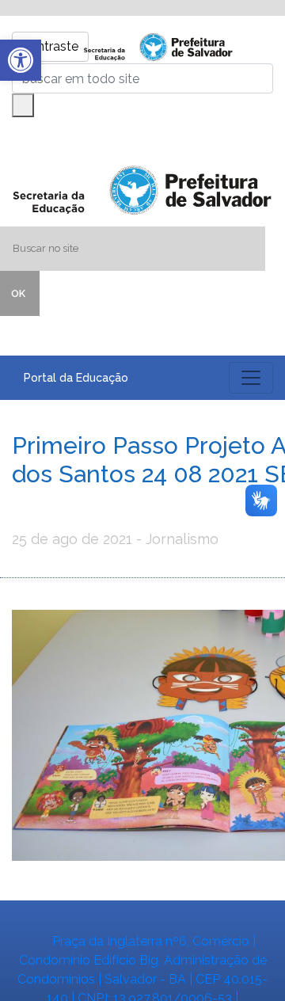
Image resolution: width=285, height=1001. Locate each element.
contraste (50, 46)
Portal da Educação (76, 377)
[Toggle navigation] (251, 378)
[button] (20, 60)
